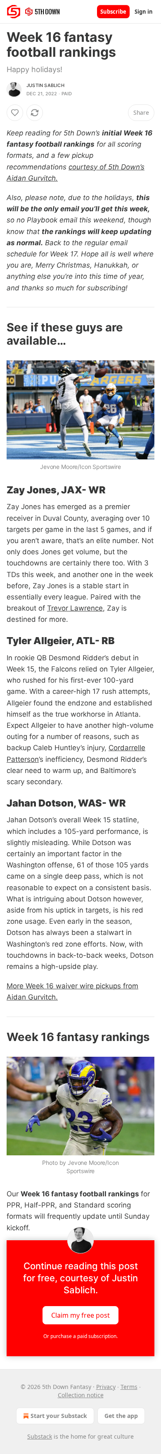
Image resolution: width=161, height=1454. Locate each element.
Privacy (106, 1387)
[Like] (15, 112)
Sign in (144, 11)
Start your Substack (59, 1416)
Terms (129, 1387)
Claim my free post (80, 1314)
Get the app (121, 1416)
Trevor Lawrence (75, 608)
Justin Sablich (45, 85)
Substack (39, 1436)
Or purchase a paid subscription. (80, 1336)
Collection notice (81, 1395)
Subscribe (113, 11)
